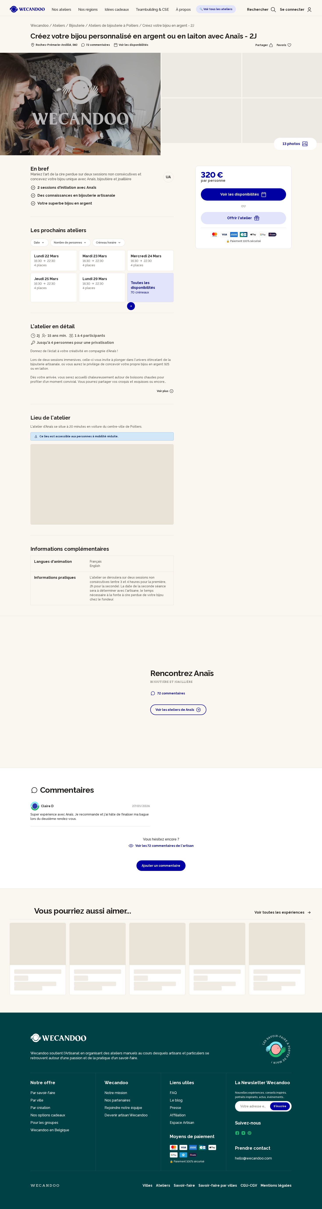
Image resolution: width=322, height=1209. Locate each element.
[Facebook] (237, 1133)
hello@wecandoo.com (253, 1158)
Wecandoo (39, 25)
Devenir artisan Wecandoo (126, 1115)
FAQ (173, 1093)
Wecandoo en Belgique (49, 1130)
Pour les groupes (44, 1123)
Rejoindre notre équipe (123, 1108)
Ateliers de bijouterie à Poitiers (113, 25)
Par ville (36, 1100)
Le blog (176, 1100)
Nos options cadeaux (47, 1115)
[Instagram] (243, 1133)
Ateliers (59, 25)
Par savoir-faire (42, 1093)
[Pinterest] (249, 1133)
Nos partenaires (117, 1100)
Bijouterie (77, 25)
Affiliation (178, 1115)
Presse (175, 1108)
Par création (40, 1108)
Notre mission (115, 1093)
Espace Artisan (182, 1123)
